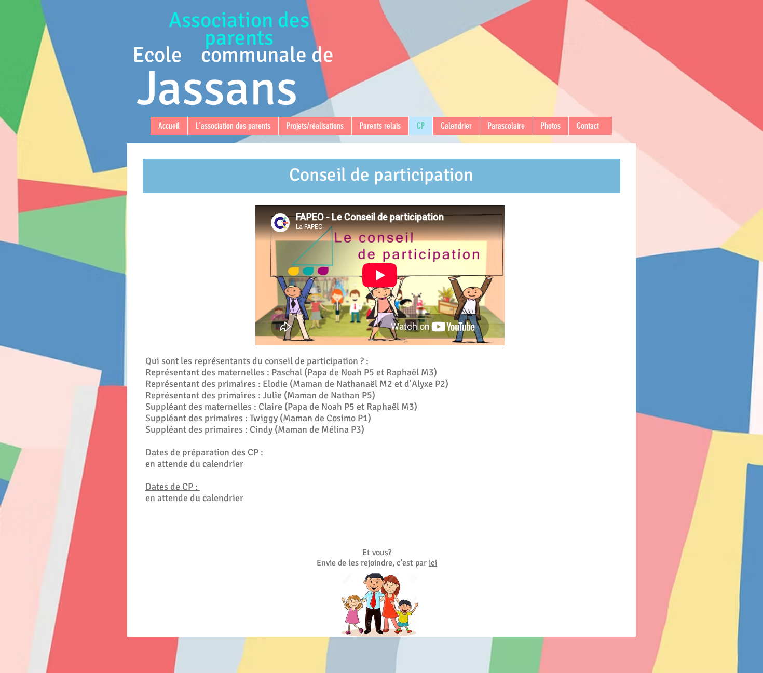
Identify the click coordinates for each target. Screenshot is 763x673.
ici (433, 563)
